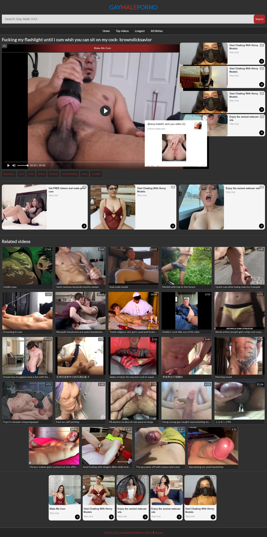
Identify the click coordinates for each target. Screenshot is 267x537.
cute (30, 173)
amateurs (9, 173)
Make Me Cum (102, 48)
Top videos (122, 30)
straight (96, 173)
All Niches (157, 30)
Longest (140, 30)
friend (41, 173)
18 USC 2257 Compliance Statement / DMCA (128, 532)
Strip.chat (234, 52)
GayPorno (134, 7)
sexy (84, 173)
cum (21, 173)
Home (106, 30)
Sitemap (158, 532)
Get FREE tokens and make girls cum (67, 190)
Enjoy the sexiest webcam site (244, 118)
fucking (53, 173)
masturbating (69, 173)
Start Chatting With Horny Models (244, 47)
